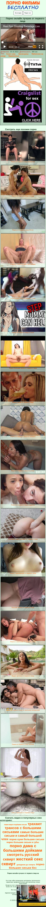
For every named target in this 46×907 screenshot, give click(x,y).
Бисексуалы (23, 54)
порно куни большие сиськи (26, 839)
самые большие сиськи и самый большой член (22, 835)
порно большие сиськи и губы (23, 842)
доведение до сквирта (26, 865)
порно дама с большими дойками (22, 848)
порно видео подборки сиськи (15, 825)
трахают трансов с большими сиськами (22, 828)
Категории (18, 13)
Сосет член (10, 54)
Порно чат (27, 13)
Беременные (14, 56)
